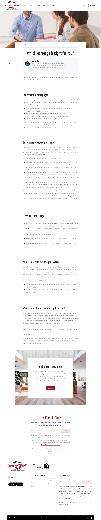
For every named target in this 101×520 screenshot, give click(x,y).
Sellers (32, 486)
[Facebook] (9, 477)
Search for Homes (35, 481)
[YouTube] (12, 477)
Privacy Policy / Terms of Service (84, 511)
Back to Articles (29, 45)
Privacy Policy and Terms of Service (50, 445)
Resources (54, 5)
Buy (31, 5)
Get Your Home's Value (50, 478)
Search (37, 5)
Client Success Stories (36, 478)
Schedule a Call (48, 481)
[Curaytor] (15, 486)
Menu (83, 5)
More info (72, 517)
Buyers (32, 483)
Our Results (47, 483)
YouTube (45, 5)
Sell (26, 5)
